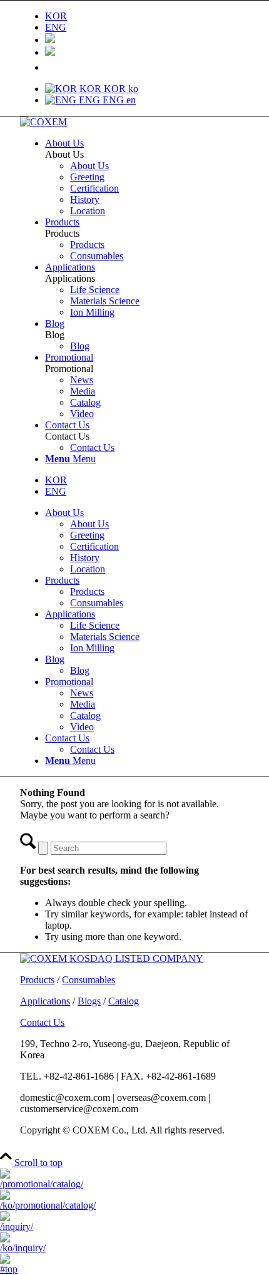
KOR (56, 480)
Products (62, 580)
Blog (54, 659)
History (84, 557)
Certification (94, 546)
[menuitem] (147, 16)
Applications (70, 614)
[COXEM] (43, 121)
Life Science (94, 625)
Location (87, 569)
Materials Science (105, 636)
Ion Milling (92, 648)
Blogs (89, 1001)
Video (82, 726)
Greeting (87, 535)
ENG (55, 491)
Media (82, 704)
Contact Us (67, 738)
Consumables (96, 602)
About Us (64, 512)
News (81, 693)
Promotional (69, 681)
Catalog (85, 715)
